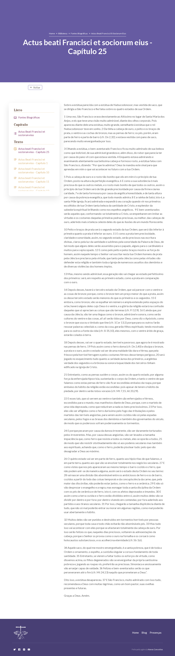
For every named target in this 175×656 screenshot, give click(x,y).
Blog (144, 632)
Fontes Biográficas (79, 33)
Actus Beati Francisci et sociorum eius (108, 33)
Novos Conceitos (155, 649)
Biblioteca (62, 33)
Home (52, 33)
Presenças (155, 632)
